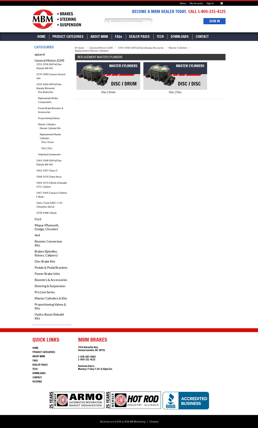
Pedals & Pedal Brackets (51, 267)
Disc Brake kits (45, 92)
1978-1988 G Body (46, 212)
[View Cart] (221, 2)
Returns (37, 381)
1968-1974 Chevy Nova (48, 176)
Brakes (56, 19)
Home (41, 36)
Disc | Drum (48, 142)
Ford (38, 219)
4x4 (37, 235)
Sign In (214, 21)
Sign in (210, 3)
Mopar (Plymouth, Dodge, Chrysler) (47, 227)
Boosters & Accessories (51, 280)
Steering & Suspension (49, 154)
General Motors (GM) (49, 60)
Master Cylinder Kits (50, 128)
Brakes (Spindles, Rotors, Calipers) (46, 253)
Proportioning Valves (49, 118)
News (183, 3)
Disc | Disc (47, 148)
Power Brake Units (47, 274)
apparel (40, 54)
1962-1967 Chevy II (46, 170)
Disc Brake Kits (45, 261)
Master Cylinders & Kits (51, 298)
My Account (196, 3)
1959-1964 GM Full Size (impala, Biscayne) (140, 47)
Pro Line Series (45, 292)
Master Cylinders (47, 124)
